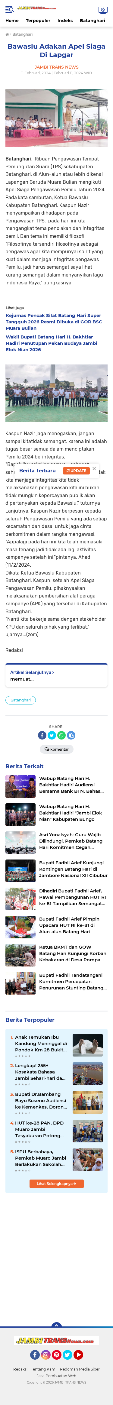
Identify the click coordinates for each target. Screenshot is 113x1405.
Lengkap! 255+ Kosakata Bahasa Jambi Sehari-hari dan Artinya (40, 1072)
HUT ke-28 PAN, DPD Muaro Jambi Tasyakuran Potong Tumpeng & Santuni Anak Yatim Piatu (39, 1129)
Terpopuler (38, 20)
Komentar (59, 749)
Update (78, 470)
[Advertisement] (56, 1256)
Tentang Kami (43, 1369)
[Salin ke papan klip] (71, 735)
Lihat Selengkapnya (55, 1183)
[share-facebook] (42, 735)
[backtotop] (56, 1327)
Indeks (65, 20)
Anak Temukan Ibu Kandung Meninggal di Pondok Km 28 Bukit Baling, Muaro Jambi (41, 1043)
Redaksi (20, 1369)
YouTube (82, 1362)
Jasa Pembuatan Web (56, 1376)
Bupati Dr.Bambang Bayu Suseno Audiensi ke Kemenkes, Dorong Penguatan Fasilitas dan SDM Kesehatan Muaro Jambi (41, 1100)
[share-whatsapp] (61, 735)
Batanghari (92, 20)
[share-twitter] (52, 735)
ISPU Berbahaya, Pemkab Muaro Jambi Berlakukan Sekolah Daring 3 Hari (40, 1158)
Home (12, 20)
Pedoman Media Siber (80, 1369)
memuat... (22, 679)
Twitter (70, 1362)
